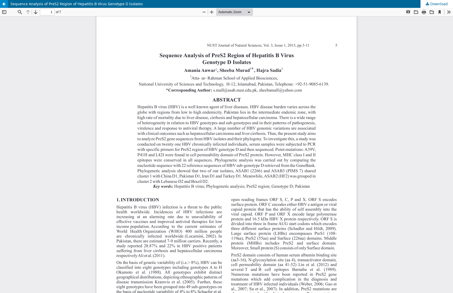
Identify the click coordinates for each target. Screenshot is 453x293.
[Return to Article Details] (4, 4)
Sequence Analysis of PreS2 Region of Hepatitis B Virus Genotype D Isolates (76, 3)
